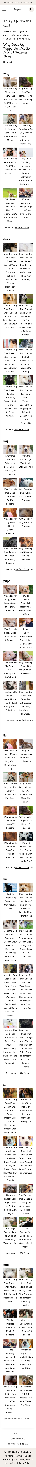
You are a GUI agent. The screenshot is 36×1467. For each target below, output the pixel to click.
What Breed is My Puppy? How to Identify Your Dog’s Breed (10, 669)
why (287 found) (22, 227)
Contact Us (18, 1439)
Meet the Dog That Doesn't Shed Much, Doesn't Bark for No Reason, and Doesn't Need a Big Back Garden (25, 320)
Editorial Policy (18, 1444)
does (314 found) (22, 429)
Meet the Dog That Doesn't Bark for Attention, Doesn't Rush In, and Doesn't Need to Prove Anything (10, 401)
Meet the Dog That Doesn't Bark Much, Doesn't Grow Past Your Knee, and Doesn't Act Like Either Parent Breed (10, 945)
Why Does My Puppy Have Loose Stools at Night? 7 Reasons (10, 603)
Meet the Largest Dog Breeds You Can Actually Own (10, 901)
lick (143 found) (22, 867)
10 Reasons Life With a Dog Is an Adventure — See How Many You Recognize (26, 1110)
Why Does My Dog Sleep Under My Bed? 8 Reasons (10, 496)
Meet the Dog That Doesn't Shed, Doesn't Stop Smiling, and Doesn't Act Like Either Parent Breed (26, 905)
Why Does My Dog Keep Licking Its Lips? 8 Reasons (10, 526)
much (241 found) (22, 1418)
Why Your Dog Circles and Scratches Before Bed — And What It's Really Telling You (10, 99)
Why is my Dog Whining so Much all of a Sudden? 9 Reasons (25, 1327)
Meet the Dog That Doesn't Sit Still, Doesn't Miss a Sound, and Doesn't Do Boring (26, 360)
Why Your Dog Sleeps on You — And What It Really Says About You (10, 165)
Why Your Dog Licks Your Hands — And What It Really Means (25, 95)
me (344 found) (22, 1073)
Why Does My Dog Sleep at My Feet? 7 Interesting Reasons (10, 555)
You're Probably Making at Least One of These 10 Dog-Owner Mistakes (10, 1361)
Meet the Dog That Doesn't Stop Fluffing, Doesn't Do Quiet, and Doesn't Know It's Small (10, 360)
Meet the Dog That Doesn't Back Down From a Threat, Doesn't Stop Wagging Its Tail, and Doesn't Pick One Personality (25, 404)
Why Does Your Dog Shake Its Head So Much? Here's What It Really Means (10, 210)
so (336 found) (23, 1253)
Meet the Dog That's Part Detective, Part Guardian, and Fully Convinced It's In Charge (26, 703)
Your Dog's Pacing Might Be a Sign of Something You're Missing (10, 1235)
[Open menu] (4, 9)
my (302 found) (23, 569)
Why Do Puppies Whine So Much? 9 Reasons (10, 1327)
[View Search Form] (31, 9)
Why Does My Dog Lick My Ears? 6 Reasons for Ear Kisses (10, 790)
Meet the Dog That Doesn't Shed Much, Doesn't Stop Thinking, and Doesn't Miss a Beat (10, 1290)
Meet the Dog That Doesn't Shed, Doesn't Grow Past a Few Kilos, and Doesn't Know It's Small (10, 316)
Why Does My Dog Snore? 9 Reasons (25, 522)
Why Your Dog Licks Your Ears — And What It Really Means (10, 132)
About (18, 1433)
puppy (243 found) (24, 720)
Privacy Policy (23, 1463)
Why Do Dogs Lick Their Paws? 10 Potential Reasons (10, 850)
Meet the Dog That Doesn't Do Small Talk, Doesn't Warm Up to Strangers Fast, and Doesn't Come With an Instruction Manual (10, 272)
